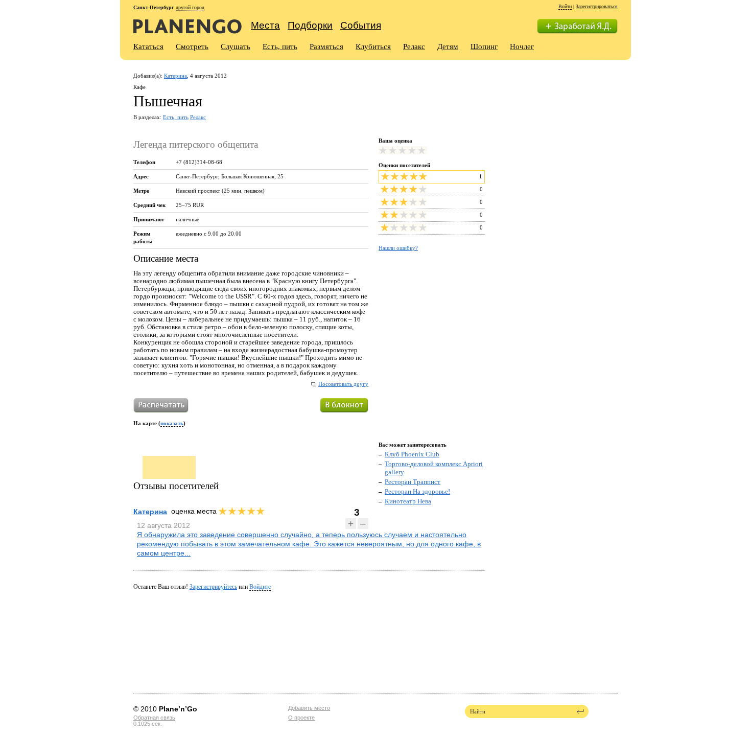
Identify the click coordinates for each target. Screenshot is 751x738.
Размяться (326, 46)
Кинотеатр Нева (408, 501)
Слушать (235, 46)
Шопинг (484, 46)
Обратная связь (154, 717)
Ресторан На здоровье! (417, 491)
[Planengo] (187, 26)
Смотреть (192, 46)
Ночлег (522, 46)
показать (171, 423)
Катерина (175, 76)
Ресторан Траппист (412, 482)
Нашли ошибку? (398, 248)
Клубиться (373, 46)
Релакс (414, 46)
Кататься (148, 46)
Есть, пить (280, 46)
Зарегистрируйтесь (213, 586)
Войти (565, 6)
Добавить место (309, 708)
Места (265, 25)
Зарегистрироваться (597, 6)
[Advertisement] (559, 136)
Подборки (310, 25)
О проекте (301, 717)
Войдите (260, 586)
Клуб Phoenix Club (412, 454)
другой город (190, 7)
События (360, 25)
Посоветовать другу (343, 384)
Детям (447, 46)
